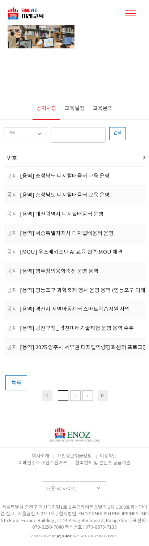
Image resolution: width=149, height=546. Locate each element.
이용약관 (108, 456)
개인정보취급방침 (74, 456)
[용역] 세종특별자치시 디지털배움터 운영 (67, 233)
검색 (117, 133)
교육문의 (103, 108)
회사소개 (40, 456)
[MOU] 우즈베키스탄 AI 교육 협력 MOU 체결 (71, 253)
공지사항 (46, 108)
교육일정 (74, 108)
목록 (16, 383)
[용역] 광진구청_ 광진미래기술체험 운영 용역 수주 (77, 328)
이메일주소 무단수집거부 (42, 463)
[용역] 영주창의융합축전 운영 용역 (59, 271)
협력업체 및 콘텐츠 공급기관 (103, 463)
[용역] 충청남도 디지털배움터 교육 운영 (65, 195)
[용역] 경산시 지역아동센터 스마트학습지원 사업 (75, 310)
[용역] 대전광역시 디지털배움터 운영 (61, 214)
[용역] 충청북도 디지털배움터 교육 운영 (65, 176)
